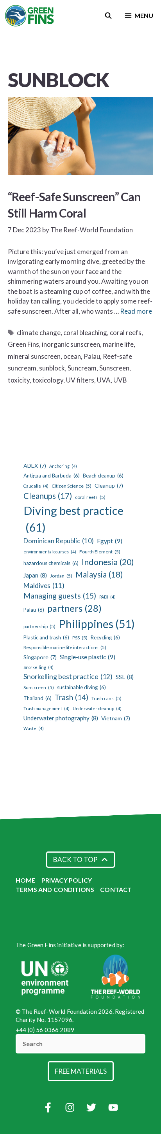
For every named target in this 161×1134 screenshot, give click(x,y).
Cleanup (109, 485)
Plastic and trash (46, 637)
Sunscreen (114, 368)
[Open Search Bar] (108, 15)
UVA (104, 380)
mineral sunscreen (34, 356)
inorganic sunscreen (71, 344)
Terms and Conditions (55, 889)
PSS (80, 638)
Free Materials (81, 1071)
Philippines (97, 623)
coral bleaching (85, 332)
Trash (71, 697)
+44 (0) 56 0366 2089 (45, 1029)
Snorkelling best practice (68, 676)
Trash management (46, 708)
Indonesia (108, 562)
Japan (35, 575)
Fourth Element (99, 552)
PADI (107, 596)
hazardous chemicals (51, 563)
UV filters (80, 380)
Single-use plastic (87, 656)
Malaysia (99, 574)
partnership (39, 626)
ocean (72, 356)
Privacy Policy (66, 880)
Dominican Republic (58, 541)
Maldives (43, 585)
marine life (118, 344)
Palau (92, 356)
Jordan (61, 576)
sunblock (52, 368)
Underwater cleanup (97, 708)
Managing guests (59, 595)
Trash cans (106, 698)
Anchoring (63, 466)
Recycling (105, 637)
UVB (120, 380)
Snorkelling (38, 667)
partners (74, 608)
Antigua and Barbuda (51, 475)
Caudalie (35, 485)
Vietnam (115, 718)
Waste (33, 728)
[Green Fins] (30, 15)
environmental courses (49, 551)
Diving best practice (73, 519)
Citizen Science (71, 486)
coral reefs (125, 332)
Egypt (109, 540)
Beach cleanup (103, 475)
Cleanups (47, 495)
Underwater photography (60, 717)
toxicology (47, 380)
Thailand (37, 698)
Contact (116, 889)
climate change (39, 332)
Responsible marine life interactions (64, 647)
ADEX (34, 465)
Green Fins (23, 344)
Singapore (40, 657)
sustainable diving (81, 687)
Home (26, 880)
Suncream (82, 368)
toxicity (19, 380)
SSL (125, 676)
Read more (136, 311)
